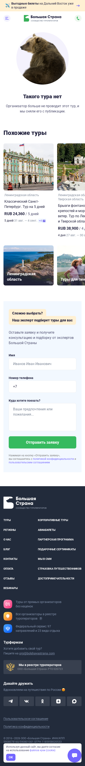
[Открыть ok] (42, 701)
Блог (6, 549)
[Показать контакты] (78, 18)
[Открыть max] (74, 701)
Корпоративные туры (53, 520)
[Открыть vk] (26, 701)
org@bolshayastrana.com (37, 653)
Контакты (10, 558)
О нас (7, 539)
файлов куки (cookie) (42, 750)
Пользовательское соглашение (25, 718)
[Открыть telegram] (10, 701)
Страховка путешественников (60, 568)
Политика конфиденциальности (26, 726)
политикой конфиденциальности (54, 458)
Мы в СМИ (44, 558)
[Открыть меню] (6, 18)
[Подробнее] (40, 618)
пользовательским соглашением (29, 462)
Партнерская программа (56, 539)
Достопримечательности (56, 578)
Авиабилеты (46, 529)
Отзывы (8, 578)
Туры (7, 520)
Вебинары (10, 588)
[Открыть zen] (58, 701)
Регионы (9, 529)
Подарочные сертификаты (57, 549)
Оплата (8, 568)
